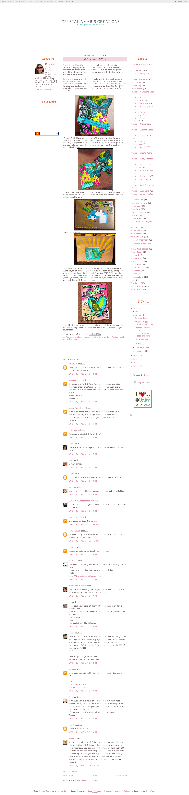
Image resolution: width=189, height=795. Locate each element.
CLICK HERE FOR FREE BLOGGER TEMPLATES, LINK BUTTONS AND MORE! (36, 1)
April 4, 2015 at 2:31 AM (83, 579)
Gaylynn (72, 487)
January (140, 351)
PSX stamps (135, 264)
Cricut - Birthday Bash (141, 107)
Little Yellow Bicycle (141, 222)
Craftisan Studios (77, 684)
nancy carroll (75, 517)
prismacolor (136, 258)
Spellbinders (136, 277)
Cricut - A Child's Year (142, 92)
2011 (135, 366)
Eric (71, 697)
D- (70, 602)
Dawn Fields (74, 531)
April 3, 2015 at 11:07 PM (84, 524)
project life (136, 261)
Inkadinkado (136, 218)
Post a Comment (70, 772)
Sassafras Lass (137, 268)
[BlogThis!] (92, 334)
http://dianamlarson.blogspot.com (85, 576)
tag (132, 280)
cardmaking (135, 86)
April (139, 315)
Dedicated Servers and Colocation (118, 791)
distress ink (136, 200)
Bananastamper (75, 380)
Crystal (51, 64)
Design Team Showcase (79, 687)
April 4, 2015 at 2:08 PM (83, 663)
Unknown (72, 669)
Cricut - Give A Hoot (140, 136)
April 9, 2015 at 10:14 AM (84, 766)
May (138, 311)
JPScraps (73, 430)
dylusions (114, 337)
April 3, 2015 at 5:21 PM (83, 402)
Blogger (147, 375)
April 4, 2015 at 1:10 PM (83, 627)
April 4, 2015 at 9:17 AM (83, 596)
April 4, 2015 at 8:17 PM (83, 691)
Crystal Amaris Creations (90, 21)
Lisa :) (72, 547)
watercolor (135, 289)
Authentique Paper (139, 79)
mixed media (136, 231)
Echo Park (135, 209)
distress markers (138, 203)
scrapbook (135, 271)
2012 (135, 363)
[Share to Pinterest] (99, 334)
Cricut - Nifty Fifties (141, 159)
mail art (134, 227)
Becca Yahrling (76, 408)
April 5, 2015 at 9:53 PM (83, 732)
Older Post (122, 775)
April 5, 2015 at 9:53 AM (83, 719)
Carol (71, 444)
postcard (134, 255)
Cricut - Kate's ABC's (141, 147)
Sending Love (141, 318)
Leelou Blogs (182, 1)
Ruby (71, 460)
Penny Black (136, 252)
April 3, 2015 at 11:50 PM (84, 541)
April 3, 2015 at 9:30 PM (83, 481)
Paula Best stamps (139, 249)
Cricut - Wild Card (139, 191)
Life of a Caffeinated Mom (81, 501)
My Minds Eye (136, 237)
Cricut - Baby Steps (140, 103)
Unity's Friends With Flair (95, 325)
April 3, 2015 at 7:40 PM (83, 454)
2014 (135, 355)
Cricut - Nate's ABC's (141, 153)
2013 (135, 359)
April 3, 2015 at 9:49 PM (83, 495)
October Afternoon (139, 240)
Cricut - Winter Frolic (141, 194)
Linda (71, 474)
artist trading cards (100, 337)
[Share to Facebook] (97, 334)
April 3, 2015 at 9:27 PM (83, 467)
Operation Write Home (140, 243)
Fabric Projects (138, 212)
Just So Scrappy (95, 791)
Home (95, 775)
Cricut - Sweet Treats (141, 179)
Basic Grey (135, 82)
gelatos (134, 215)
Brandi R (73, 364)
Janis (71, 633)
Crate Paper (136, 89)
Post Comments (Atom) (87, 780)
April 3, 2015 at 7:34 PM (83, 437)
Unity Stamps (72, 339)
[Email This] (90, 334)
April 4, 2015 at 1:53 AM (83, 554)
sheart (133, 274)
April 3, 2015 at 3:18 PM (83, 374)
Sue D (71, 725)
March (139, 344)
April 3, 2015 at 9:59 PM (83, 511)
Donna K (73, 738)
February (140, 347)
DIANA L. (73, 561)
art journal (136, 70)
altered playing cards (79, 337)
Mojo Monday (136, 234)
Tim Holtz (135, 283)
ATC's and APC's (142, 339)
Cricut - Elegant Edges (141, 130)
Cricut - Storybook (139, 176)
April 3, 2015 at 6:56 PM (83, 424)
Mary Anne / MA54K (77, 586)
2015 (135, 308)
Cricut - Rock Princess (141, 170)
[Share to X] (95, 334)
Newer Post (68, 775)
